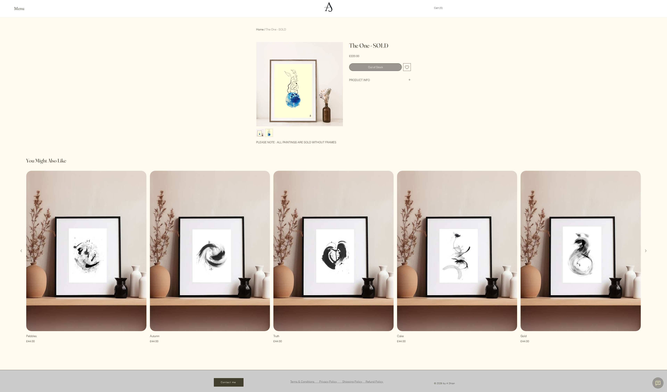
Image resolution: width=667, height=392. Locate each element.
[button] (438, 7)
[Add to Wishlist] (407, 67)
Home (260, 29)
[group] (333, 257)
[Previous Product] (21, 251)
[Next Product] (646, 251)
